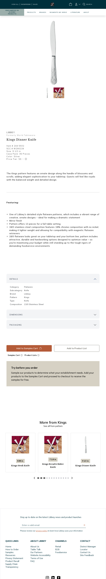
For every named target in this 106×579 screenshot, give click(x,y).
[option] (53, 52)
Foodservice (61, 552)
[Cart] (70, 4)
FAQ (32, 561)
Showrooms (26, 4)
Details (14, 279)
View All (15, 4)
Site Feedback (87, 555)
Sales (35, 4)
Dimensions (16, 315)
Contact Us (85, 552)
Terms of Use (36, 558)
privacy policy (41, 531)
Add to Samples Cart (27, 348)
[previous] (34, 478)
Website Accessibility (40, 555)
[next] (71, 478)
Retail (58, 546)
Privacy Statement (14, 558)
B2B (57, 549)
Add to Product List (77, 348)
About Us (34, 546)
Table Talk (35, 549)
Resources (10, 555)
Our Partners (36, 552)
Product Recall (12, 561)
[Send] (84, 525)
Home (8, 546)
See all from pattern (53, 426)
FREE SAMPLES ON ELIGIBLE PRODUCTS (12, 12)
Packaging (16, 325)
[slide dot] (47, 93)
